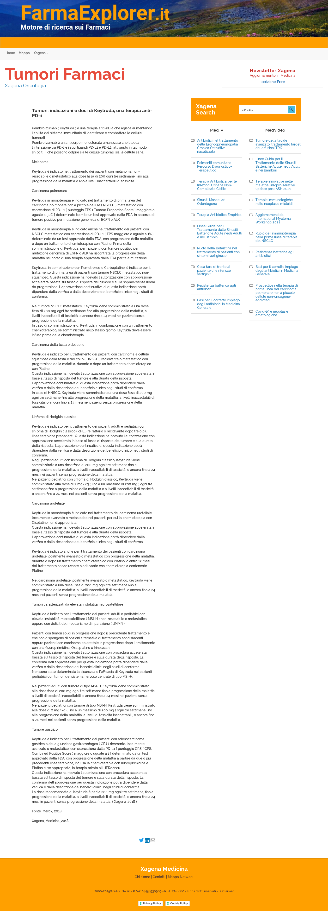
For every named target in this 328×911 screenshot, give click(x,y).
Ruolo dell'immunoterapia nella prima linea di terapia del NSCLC (276, 237)
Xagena (40, 53)
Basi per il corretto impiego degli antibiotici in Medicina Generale (218, 304)
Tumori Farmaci (65, 73)
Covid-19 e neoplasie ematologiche (271, 313)
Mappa (24, 53)
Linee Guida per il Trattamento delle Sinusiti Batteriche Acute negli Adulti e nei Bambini (219, 231)
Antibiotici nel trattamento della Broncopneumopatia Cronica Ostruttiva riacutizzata (217, 146)
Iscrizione (273, 82)
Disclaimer (226, 891)
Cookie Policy (179, 903)
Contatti (159, 877)
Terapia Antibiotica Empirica (219, 215)
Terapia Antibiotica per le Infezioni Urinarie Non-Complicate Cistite (217, 185)
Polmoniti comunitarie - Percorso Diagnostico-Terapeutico (215, 166)
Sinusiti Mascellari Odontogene (211, 201)
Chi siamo (142, 877)
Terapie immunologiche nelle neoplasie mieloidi (274, 201)
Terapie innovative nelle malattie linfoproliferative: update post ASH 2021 (275, 185)
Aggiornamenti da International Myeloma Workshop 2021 (273, 218)
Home (10, 53)
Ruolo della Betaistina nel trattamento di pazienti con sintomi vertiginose (218, 252)
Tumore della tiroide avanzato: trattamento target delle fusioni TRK (278, 144)
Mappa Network (181, 877)
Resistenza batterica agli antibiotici (216, 287)
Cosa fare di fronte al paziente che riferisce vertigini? (214, 270)
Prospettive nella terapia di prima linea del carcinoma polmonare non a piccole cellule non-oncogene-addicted (276, 293)
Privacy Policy (152, 903)
